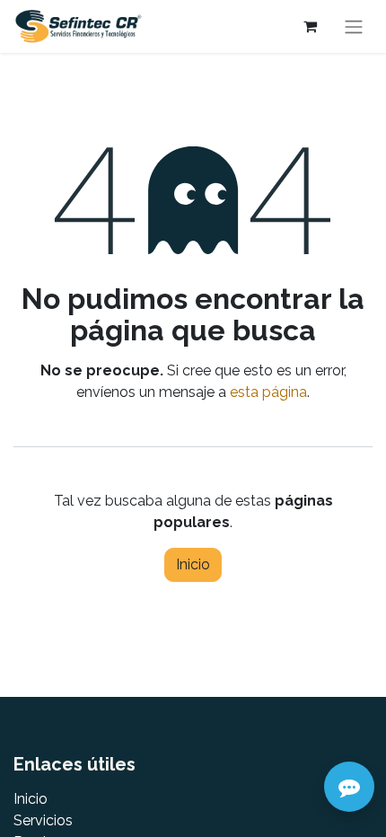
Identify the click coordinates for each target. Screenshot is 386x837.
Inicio (193, 564)
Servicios (43, 820)
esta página (268, 392)
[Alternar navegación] (354, 26)
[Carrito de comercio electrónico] (310, 26)
